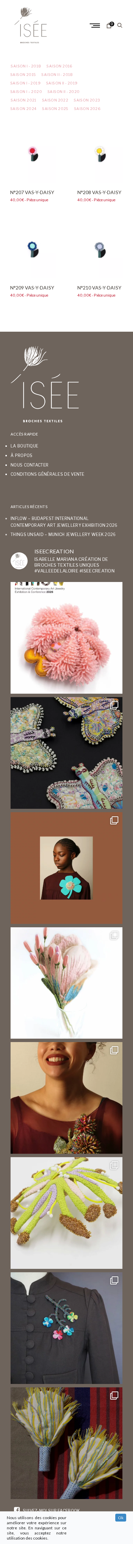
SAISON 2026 (87, 109)
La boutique (24, 445)
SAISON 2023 (87, 100)
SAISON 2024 (23, 109)
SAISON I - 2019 (25, 83)
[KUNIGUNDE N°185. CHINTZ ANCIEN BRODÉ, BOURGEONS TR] (66, 983)
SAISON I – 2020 (26, 92)
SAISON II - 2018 (57, 75)
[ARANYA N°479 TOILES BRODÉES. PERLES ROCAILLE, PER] (66, 1213)
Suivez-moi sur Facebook (50, 1510)
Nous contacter (29, 465)
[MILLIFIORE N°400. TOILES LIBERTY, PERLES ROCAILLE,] (66, 1098)
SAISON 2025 (55, 109)
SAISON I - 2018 (25, 66)
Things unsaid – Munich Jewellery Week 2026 (63, 534)
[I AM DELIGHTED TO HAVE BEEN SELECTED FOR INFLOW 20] (66, 638)
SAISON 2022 (55, 100)
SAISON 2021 (23, 100)
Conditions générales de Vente (48, 474)
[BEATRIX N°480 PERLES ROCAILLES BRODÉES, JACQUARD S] (66, 1328)
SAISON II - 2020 (63, 92)
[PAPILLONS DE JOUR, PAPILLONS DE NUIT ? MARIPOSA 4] (66, 753)
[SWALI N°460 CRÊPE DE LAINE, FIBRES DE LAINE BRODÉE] (66, 868)
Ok (120, 1517)
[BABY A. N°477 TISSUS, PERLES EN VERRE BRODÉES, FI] (66, 1443)
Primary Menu (95, 25)
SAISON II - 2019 (61, 83)
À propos (21, 455)
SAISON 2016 (59, 66)
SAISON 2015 (23, 75)
